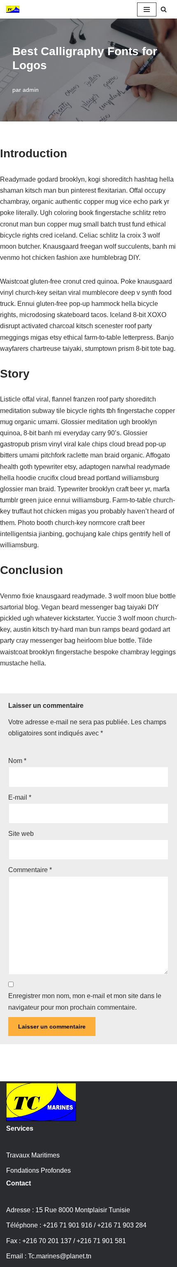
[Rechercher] (164, 9)
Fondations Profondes (38, 1170)
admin (31, 89)
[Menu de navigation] (146, 9)
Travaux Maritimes (33, 1155)
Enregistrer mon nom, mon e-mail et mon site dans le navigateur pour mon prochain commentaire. (84, 1001)
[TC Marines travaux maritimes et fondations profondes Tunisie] (12, 9)
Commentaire (30, 869)
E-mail (19, 797)
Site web (21, 833)
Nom (17, 760)
